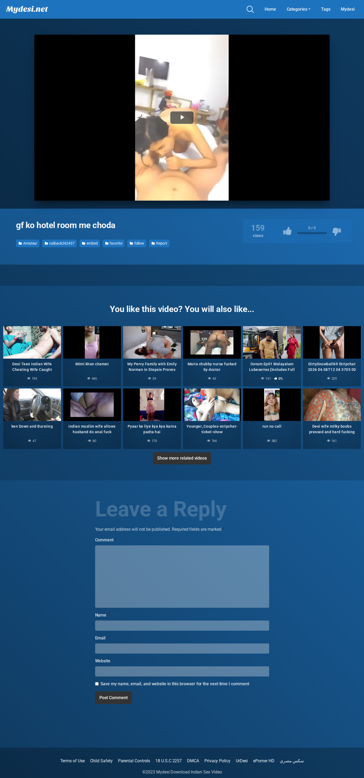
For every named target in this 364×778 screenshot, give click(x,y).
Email (101, 638)
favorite (115, 243)
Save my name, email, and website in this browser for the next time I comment (174, 683)
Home (270, 9)
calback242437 (61, 243)
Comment (105, 539)
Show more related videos (182, 458)
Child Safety (101, 760)
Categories (297, 9)
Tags (325, 9)
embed (92, 243)
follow (139, 243)
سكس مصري (292, 760)
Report (161, 243)
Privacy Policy (217, 760)
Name (102, 615)
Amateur (29, 243)
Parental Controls (134, 760)
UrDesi (242, 760)
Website (102, 660)
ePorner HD (263, 760)
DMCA (193, 760)
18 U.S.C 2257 (168, 760)
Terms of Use (72, 760)
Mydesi (348, 9)
